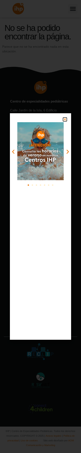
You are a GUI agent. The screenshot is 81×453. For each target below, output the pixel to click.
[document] (40, 226)
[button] (65, 119)
